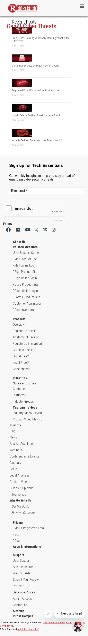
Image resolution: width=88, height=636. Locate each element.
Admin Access (22, 599)
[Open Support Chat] (78, 626)
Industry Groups (23, 401)
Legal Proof (21, 363)
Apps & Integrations (27, 547)
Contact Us (20, 605)
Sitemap (18, 611)
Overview (19, 324)
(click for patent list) (28, 629)
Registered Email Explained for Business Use (35, 90)
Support (18, 555)
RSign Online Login (25, 278)
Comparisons (21, 369)
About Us (19, 242)
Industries (20, 378)
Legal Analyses (20, 475)
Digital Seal (21, 356)
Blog (12, 431)
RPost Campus (23, 616)
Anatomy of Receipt (26, 337)
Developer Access (25, 592)
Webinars (16, 450)
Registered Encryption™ (28, 344)
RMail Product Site (25, 259)
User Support (21, 561)
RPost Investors (23, 310)
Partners (18, 586)
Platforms (19, 395)
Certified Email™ (23, 350)
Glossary (15, 463)
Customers (20, 389)
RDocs (17, 541)
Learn (13, 469)
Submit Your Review (26, 580)
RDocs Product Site (25, 284)
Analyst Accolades (22, 444)
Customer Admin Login (28, 303)
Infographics (18, 494)
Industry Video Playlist (27, 413)
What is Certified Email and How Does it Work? (37, 140)
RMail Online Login (24, 265)
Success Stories (24, 383)
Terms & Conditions (54, 622)
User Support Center (26, 253)
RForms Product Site (26, 297)
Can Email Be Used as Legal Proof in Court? (35, 65)
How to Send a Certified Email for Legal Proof (36, 115)
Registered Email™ (25, 331)
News (13, 437)
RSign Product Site (25, 272)
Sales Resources (24, 567)
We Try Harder (22, 573)
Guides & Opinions (22, 488)
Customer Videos (25, 407)
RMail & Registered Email (29, 528)
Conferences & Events (24, 456)
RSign (16, 534)
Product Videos (20, 482)
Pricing (18, 522)
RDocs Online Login (25, 291)
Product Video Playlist (27, 419)
